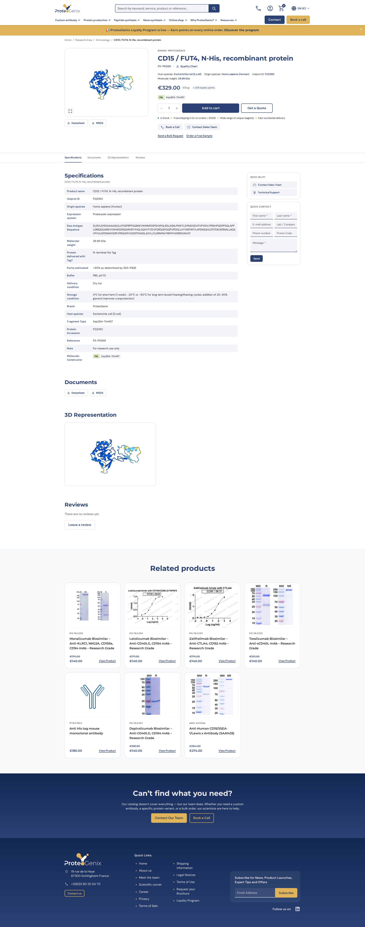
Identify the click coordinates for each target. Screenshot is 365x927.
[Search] (214, 8)
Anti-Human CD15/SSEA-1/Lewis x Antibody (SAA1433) (211, 731)
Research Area (83, 40)
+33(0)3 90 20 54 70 (85, 884)
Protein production (95, 20)
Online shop (176, 20)
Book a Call (201, 818)
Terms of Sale (148, 906)
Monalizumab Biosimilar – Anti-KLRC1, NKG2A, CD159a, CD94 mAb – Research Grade (92, 643)
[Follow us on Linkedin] (297, 909)
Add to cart (211, 108)
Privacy (144, 899)
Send (256, 258)
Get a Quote (257, 108)
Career (143, 892)
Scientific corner (150, 885)
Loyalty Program (188, 901)
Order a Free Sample (199, 135)
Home (68, 40)
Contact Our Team (169, 818)
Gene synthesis (152, 20)
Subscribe (286, 893)
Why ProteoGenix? (202, 20)
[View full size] (70, 111)
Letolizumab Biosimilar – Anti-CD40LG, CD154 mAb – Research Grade (150, 643)
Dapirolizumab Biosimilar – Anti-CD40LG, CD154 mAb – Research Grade (150, 733)
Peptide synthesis (125, 20)
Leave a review (79, 525)
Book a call (298, 20)
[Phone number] (259, 8)
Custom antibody (66, 20)
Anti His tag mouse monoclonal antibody (86, 731)
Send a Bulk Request (170, 135)
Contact (274, 20)
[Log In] (270, 8)
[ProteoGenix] (67, 8)
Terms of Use (186, 882)
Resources (227, 20)
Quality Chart (189, 66)
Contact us (74, 893)
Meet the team (149, 878)
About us (145, 871)
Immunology (103, 40)
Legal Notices (186, 875)
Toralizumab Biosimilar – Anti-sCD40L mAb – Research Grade (272, 643)
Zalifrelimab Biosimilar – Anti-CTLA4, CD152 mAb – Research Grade (209, 643)
